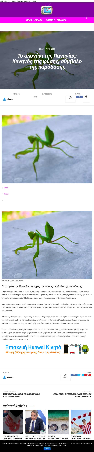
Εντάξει (47, 449)
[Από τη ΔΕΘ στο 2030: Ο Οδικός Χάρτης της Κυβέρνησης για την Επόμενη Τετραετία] (35, 422)
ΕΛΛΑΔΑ (38, 20)
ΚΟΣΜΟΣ (50, 20)
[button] (86, 18)
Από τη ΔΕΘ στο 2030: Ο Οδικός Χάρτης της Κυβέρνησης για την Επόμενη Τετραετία (35, 439)
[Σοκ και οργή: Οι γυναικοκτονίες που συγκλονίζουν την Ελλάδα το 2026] (13, 422)
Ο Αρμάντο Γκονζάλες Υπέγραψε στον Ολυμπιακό (81, 438)
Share (6, 188)
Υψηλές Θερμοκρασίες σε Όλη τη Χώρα (58, 438)
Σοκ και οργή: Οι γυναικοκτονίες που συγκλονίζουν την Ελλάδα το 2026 (12, 439)
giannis (10, 99)
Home (29, 20)
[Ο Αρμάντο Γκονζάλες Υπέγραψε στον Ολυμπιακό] (81, 422)
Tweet (6, 194)
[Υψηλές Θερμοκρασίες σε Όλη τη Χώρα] (58, 422)
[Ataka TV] (47, 9)
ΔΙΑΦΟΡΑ (61, 20)
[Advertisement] (47, 27)
